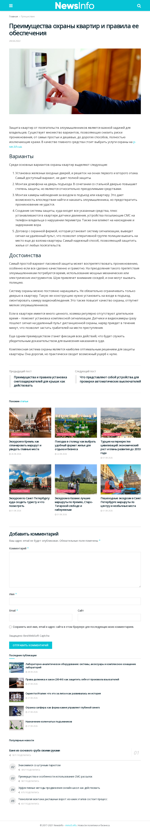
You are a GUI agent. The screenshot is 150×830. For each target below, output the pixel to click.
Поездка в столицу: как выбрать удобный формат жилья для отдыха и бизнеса (75, 445)
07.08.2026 (107, 457)
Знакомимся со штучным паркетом (39, 765)
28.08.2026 (32, 672)
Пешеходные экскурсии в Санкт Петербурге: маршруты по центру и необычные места (121, 502)
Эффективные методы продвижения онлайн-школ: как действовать (59, 788)
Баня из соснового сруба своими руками (34, 750)
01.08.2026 (16, 510)
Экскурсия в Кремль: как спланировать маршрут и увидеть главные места (25, 445)
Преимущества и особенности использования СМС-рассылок (55, 776)
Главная (13, 16)
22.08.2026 (62, 454)
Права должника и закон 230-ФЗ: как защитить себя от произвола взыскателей (72, 679)
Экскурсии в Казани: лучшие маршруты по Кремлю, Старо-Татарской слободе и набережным (74, 503)
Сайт (81, 610)
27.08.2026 (32, 684)
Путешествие (28, 16)
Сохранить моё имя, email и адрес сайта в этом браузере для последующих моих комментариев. (73, 626)
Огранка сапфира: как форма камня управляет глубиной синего (63, 707)
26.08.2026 (16, 454)
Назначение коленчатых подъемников (49, 721)
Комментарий (19, 548)
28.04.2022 (14, 40)
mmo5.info (71, 825)
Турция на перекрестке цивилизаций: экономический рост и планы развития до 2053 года (121, 447)
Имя (13, 594)
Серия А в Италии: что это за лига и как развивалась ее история (63, 693)
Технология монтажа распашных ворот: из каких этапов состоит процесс (62, 799)
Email (13, 610)
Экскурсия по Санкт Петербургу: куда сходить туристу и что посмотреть (29, 502)
